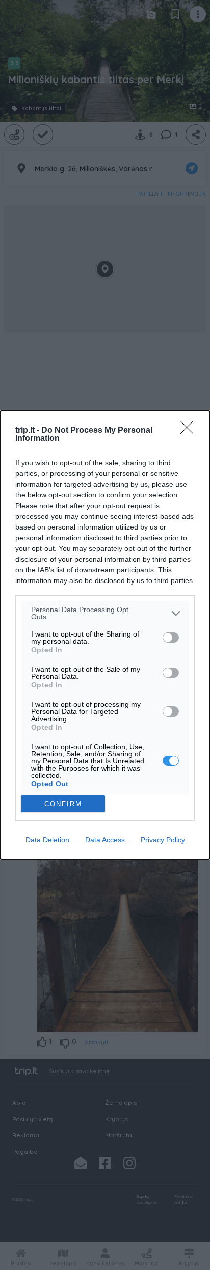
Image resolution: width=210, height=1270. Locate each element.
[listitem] (105, 613)
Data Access (105, 840)
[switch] (171, 637)
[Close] (190, 430)
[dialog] (105, 635)
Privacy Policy (163, 840)
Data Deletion (47, 840)
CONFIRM (63, 804)
